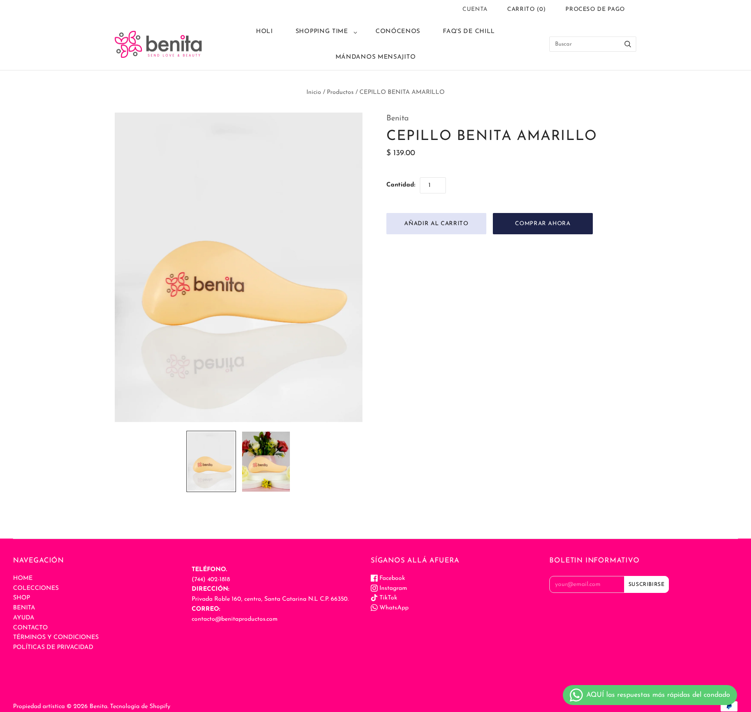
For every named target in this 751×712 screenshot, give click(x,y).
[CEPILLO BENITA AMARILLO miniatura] (211, 461)
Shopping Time (322, 31)
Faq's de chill (469, 31)
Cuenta (475, 9)
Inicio (313, 92)
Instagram (392, 588)
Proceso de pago (595, 9)
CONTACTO (30, 628)
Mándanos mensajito (376, 57)
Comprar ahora (542, 223)
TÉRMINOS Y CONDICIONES (56, 637)
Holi (264, 31)
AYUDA (23, 618)
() (526, 9)
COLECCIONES (36, 588)
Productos (340, 92)
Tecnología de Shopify (140, 706)
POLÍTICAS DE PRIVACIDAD (53, 647)
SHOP (21, 598)
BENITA (24, 608)
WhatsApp (393, 608)
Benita (397, 119)
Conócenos (398, 31)
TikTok (387, 598)
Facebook (391, 578)
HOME (23, 578)
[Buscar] (627, 44)
